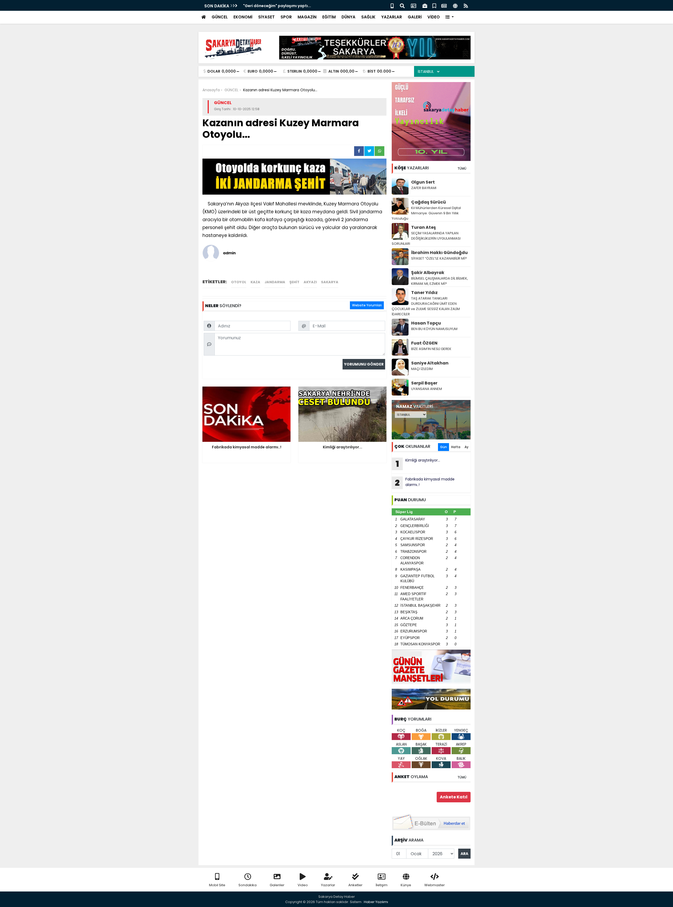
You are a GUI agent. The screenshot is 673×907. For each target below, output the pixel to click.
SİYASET (266, 17)
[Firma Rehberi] (425, 5)
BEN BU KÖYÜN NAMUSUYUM (434, 328)
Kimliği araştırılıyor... (418, 464)
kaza (255, 282)
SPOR (286, 17)
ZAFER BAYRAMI (423, 187)
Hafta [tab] (455, 447)
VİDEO (433, 17)
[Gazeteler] (444, 5)
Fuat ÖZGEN (424, 343)
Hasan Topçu (426, 323)
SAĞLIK (368, 17)
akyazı (310, 282)
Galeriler (277, 885)
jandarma (274, 282)
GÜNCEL (220, 17)
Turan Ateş (423, 227)
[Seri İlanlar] (434, 5)
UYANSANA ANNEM (426, 388)
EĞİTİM (329, 17)
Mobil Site (217, 885)
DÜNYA (348, 17)
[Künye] (455, 5)
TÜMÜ (461, 168)
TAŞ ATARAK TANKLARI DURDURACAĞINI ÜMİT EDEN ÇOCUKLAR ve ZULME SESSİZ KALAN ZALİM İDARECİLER (426, 306)
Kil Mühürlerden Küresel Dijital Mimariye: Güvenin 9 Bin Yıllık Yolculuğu (426, 213)
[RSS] (466, 5)
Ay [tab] (466, 447)
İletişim (382, 885)
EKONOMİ (242, 17)
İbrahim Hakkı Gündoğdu (439, 253)
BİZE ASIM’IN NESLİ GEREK (431, 348)
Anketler (355, 885)
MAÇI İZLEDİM (422, 368)
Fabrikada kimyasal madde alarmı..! (425, 483)
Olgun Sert (423, 182)
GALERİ (415, 17)
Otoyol (238, 282)
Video (303, 885)
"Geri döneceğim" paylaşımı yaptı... (277, 5)
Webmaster (434, 885)
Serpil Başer (424, 383)
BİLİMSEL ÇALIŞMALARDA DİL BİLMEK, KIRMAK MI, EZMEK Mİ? (439, 281)
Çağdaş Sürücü (428, 202)
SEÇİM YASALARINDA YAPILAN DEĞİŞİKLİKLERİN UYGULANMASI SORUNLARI (426, 238)
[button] (450, 17)
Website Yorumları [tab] (367, 305)
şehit (294, 282)
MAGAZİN (307, 17)
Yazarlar (328, 885)
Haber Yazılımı (376, 901)
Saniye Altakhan (429, 363)
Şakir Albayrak (427, 273)
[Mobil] (392, 5)
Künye (406, 885)
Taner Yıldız (424, 293)
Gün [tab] (443, 447)
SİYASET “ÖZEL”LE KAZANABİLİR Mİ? (439, 258)
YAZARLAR (391, 17)
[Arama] (402, 5)
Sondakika (247, 885)
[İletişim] (413, 5)
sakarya (329, 282)
